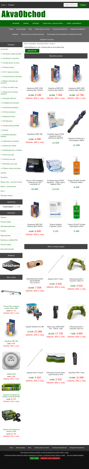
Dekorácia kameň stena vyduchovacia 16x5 (56, 373)
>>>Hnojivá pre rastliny (8, 146)
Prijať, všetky (34, 458)
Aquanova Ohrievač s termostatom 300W (76, 139)
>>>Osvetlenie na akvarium (10, 58)
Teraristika (35, 23)
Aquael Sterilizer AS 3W (35, 327)
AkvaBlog (15, 34)
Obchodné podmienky (8, 226)
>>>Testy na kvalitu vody (9, 87)
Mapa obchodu (5, 235)
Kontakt (3, 231)
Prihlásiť (11, 5)
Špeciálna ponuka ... (7, 195)
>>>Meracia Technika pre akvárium (9, 82)
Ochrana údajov (6, 222)
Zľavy (30, 29)
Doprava (3, 217)
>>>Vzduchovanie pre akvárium (11, 76)
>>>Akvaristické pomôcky (9, 107)
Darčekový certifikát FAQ (9, 240)
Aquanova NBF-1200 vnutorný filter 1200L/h (34, 89)
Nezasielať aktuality (7, 249)
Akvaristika (32, 43)
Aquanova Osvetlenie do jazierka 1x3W (11, 430)
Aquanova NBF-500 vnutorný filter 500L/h (35, 225)
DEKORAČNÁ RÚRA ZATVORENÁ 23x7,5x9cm (35, 281)
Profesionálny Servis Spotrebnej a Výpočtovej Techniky (64, 34)
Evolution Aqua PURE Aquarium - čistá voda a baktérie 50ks (56, 182)
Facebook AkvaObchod (60, 29)
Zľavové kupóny (6, 244)
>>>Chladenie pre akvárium (10, 103)
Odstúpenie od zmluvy (47, 39)
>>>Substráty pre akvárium (10, 141)
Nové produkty (21, 29)
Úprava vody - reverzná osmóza (53, 23)
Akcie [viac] (11, 277)
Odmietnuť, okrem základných (50, 458)
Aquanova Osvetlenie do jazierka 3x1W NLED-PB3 (11, 396)
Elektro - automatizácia (74, 23)
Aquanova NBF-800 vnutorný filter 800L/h (56, 89)
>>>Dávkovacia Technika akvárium (9, 93)
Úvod (3, 5)
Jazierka (26, 23)
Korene (52, 43)
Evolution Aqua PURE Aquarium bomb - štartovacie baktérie (55, 136)
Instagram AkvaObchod (77, 29)
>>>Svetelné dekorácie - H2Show (9, 135)
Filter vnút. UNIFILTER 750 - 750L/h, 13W (55, 328)
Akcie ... (3, 191)
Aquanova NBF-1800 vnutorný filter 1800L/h (76, 89)
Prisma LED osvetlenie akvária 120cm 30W (11, 307)
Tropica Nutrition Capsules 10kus (55, 225)
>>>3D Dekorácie (6, 121)
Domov (11, 29)
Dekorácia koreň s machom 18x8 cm (76, 280)
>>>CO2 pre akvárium (8, 112)
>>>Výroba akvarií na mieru (10, 63)
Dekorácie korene (42, 43)
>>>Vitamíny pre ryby (8, 159)
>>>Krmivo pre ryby (7, 155)
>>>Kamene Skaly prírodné (10, 126)
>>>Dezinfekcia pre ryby (9, 164)
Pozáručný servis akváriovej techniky (32, 34)
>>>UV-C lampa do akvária (10, 72)
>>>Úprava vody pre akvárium (11, 168)
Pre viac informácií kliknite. (75, 455)
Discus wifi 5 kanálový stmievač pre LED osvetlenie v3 (34, 182)
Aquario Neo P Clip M (35, 373)
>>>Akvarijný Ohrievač (8, 98)
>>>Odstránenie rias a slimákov (11, 150)
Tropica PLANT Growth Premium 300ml (76, 181)
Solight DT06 (11, 374)
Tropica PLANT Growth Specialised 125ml (76, 225)
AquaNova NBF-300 (11, 341)
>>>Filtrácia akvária (7, 67)
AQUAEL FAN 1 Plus (76, 373)
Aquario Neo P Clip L (56, 279)
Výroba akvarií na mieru (42, 29)
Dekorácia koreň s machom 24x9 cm (76, 328)
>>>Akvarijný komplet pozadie (11, 54)
